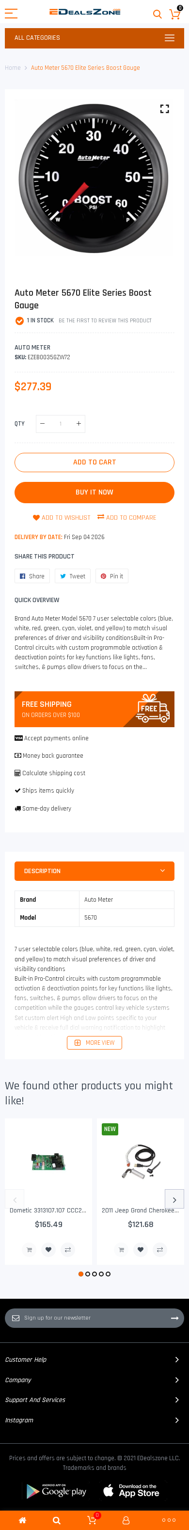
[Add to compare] (68, 1250)
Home (13, 68)
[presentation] (14, 1199)
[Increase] (79, 423)
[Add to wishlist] (48, 1250)
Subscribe (175, 1318)
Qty (20, 423)
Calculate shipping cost (53, 773)
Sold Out (29, 1250)
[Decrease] (42, 423)
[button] (81, 1274)
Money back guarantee (53, 756)
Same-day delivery (46, 809)
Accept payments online (56, 738)
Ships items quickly (48, 791)
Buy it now (94, 492)
